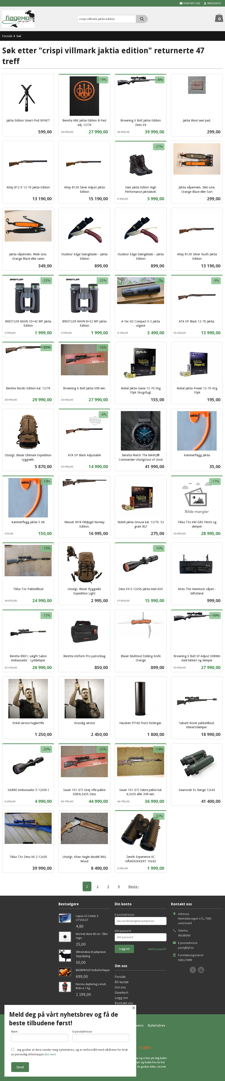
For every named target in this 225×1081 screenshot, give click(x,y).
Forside (7, 36)
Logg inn (121, 997)
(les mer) (50, 1054)
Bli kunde (122, 982)
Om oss (120, 987)
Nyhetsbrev (156, 1025)
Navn (14, 1031)
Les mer (161, 1066)
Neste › (133, 886)
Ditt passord (123, 931)
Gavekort (122, 992)
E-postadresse (124, 914)
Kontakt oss (124, 1003)
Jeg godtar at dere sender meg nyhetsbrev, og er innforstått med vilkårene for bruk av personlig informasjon (69, 1052)
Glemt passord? (157, 949)
